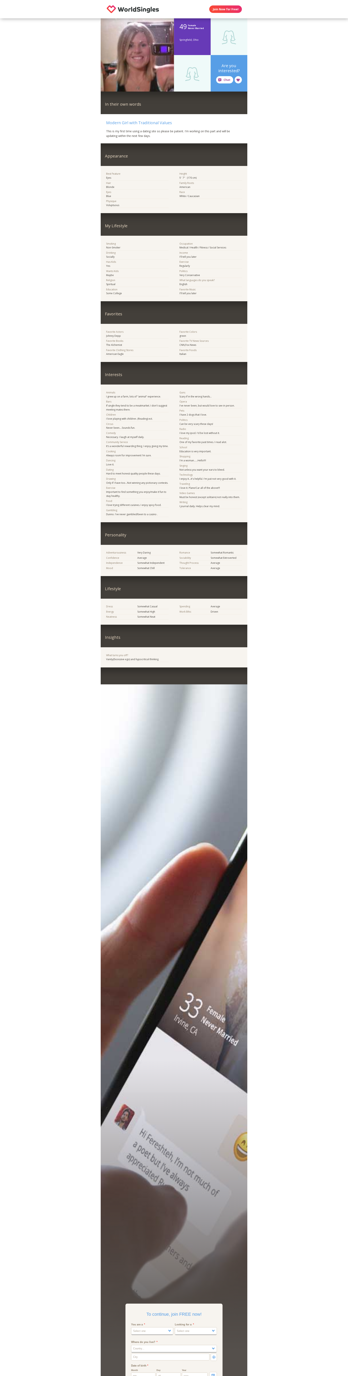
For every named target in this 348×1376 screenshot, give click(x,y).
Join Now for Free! (225, 9)
